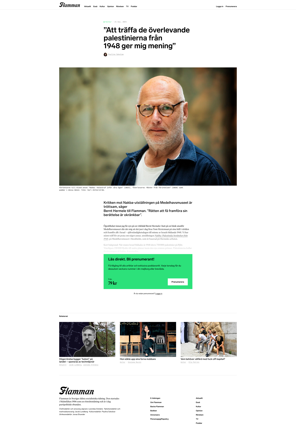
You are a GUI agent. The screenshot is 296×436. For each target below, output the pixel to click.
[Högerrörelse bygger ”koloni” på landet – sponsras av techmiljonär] (87, 339)
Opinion (110, 6)
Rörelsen (120, 6)
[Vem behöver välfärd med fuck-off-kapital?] (209, 339)
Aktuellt (87, 6)
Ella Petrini (194, 362)
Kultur (102, 6)
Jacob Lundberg (75, 365)
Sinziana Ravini (134, 362)
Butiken (153, 411)
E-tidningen (155, 398)
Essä (95, 6)
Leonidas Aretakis (90, 365)
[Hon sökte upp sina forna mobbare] (148, 339)
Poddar (134, 6)
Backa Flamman (157, 407)
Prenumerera (231, 6)
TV (127, 6)
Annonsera (155, 415)
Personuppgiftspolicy (159, 419)
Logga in (219, 6)
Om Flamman (156, 402)
